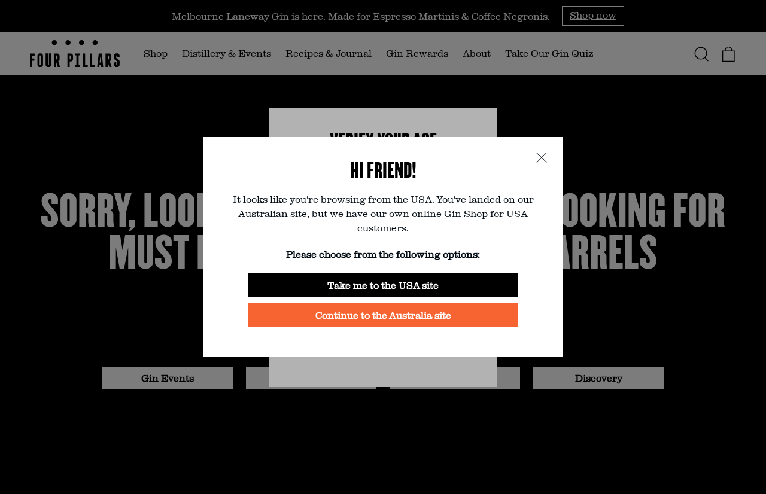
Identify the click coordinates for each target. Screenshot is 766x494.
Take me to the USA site (383, 285)
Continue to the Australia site (383, 315)
